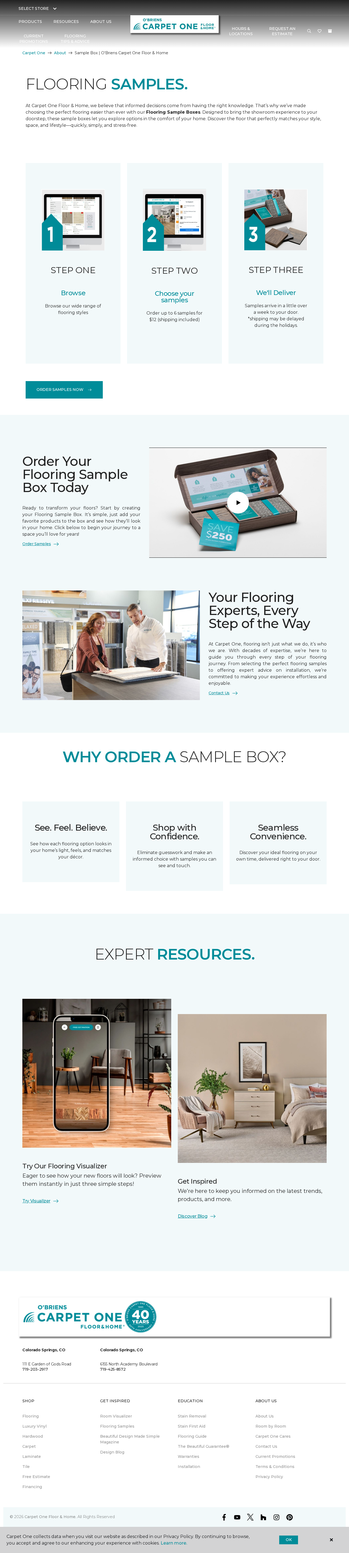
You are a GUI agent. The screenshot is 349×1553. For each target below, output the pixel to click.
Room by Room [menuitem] (270, 1426)
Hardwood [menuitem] (32, 1436)
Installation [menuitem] (189, 1466)
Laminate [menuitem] (31, 1456)
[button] (309, 31)
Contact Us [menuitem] (266, 1446)
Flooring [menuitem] (30, 1416)
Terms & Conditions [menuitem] (274, 1466)
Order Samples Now (60, 389)
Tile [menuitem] (26, 1466)
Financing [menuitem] (32, 1486)
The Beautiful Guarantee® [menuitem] (203, 1446)
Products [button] (30, 21)
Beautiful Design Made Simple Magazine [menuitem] (130, 1439)
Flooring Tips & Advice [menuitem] (75, 39)
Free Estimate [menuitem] (36, 1476)
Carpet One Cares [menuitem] (273, 1436)
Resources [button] (66, 21)
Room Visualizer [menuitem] (116, 1416)
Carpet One (33, 52)
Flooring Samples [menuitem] (117, 1426)
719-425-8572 (113, 1369)
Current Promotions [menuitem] (33, 39)
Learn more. (174, 1543)
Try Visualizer (36, 1201)
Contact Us (219, 692)
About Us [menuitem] (264, 1416)
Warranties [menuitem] (188, 1456)
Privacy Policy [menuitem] (269, 1476)
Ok (288, 1539)
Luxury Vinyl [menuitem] (34, 1426)
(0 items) (330, 31)
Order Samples (36, 543)
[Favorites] (319, 31)
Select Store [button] (34, 8)
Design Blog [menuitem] (112, 1452)
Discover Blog (192, 1216)
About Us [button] (101, 21)
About (60, 52)
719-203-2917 (35, 1369)
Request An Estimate (282, 31)
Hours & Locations (240, 31)
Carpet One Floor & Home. (50, 1516)
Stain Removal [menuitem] (192, 1416)
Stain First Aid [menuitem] (191, 1426)
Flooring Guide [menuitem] (192, 1436)
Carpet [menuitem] (29, 1446)
